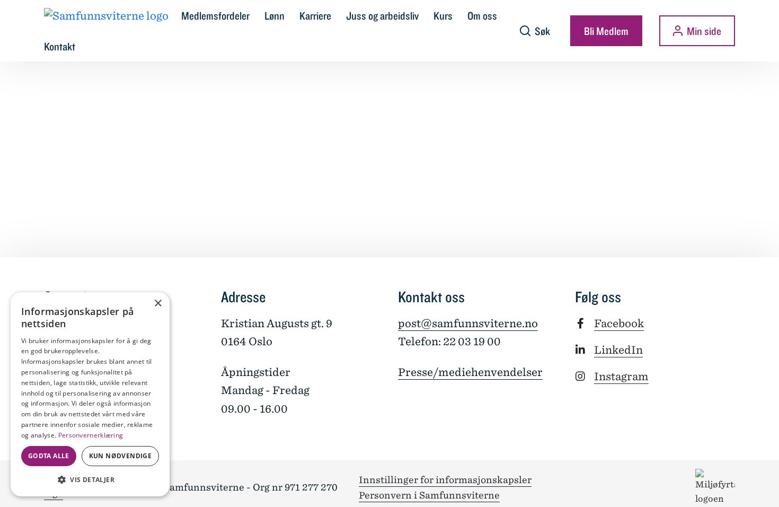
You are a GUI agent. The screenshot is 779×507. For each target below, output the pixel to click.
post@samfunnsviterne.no (468, 323)
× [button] (158, 304)
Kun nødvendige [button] (120, 455)
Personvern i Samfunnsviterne (429, 495)
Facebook (619, 323)
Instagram (621, 376)
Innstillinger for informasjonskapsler (445, 479)
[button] (90, 479)
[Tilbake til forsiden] (106, 15)
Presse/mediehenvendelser (470, 372)
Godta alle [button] (48, 455)
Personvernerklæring (90, 435)
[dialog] (90, 394)
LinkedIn (618, 350)
